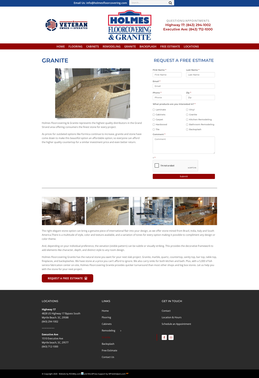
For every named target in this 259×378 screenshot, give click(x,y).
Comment (159, 134)
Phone (157, 92)
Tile (157, 129)
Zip (188, 92)
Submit (184, 176)
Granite (193, 114)
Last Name (192, 70)
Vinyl (192, 109)
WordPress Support (96, 373)
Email (156, 81)
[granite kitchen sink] (151, 198)
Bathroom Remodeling (201, 124)
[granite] (195, 198)
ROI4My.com (75, 373)
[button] (44, 211)
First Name (159, 70)
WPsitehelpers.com (117, 373)
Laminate (161, 109)
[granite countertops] (107, 198)
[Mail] (171, 337)
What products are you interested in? (174, 104)
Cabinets (160, 114)
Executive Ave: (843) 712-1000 (188, 29)
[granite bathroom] (63, 198)
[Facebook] (164, 337)
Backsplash (195, 129)
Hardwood (161, 124)
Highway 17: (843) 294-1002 (188, 25)
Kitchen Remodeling (200, 119)
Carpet (159, 119)
